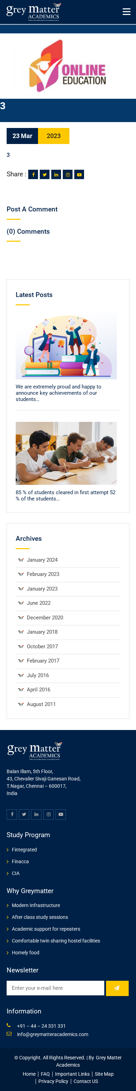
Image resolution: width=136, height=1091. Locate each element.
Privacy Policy (53, 1081)
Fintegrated (24, 849)
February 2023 (43, 574)
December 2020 (45, 618)
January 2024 (42, 560)
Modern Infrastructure (36, 905)
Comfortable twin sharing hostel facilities (56, 941)
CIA (16, 873)
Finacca (20, 861)
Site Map (104, 1074)
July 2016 (38, 675)
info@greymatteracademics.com (52, 1034)
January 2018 (42, 632)
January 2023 (42, 589)
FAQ (45, 1074)
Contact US (86, 1081)
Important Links (72, 1074)
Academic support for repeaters (46, 929)
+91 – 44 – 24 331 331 (41, 1026)
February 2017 (43, 661)
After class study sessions (40, 917)
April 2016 (38, 690)
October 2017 (42, 646)
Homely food (25, 952)
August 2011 (41, 704)
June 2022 (39, 603)
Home (29, 1074)
